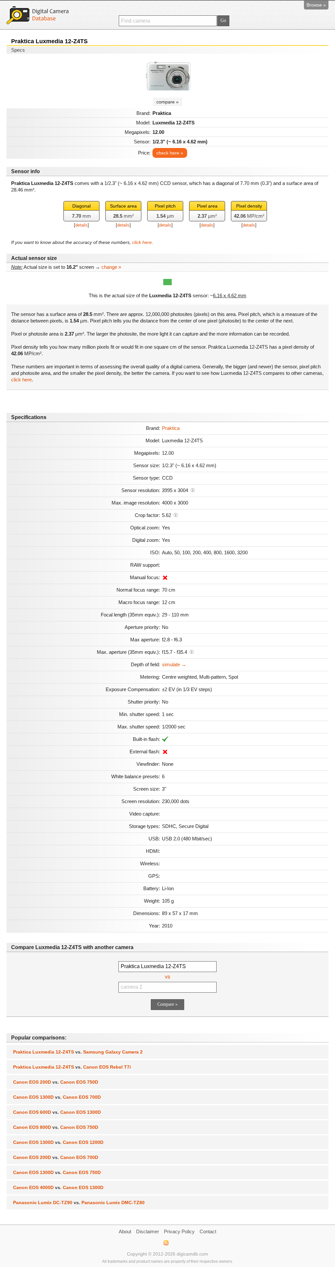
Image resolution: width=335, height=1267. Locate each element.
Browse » (316, 5)
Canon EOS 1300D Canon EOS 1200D (58, 1142)
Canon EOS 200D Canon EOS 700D (55, 1157)
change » (111, 267)
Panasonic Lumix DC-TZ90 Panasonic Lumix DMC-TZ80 (79, 1202)
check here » (169, 153)
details (81, 225)
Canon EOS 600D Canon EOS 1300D (57, 1112)
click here (142, 242)
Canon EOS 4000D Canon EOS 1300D (58, 1187)
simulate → (174, 664)
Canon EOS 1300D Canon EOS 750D (57, 1172)
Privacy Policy (179, 1231)
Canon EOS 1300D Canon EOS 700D (57, 1097)
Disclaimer (147, 1231)
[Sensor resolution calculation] (192, 489)
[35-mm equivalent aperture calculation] (191, 651)
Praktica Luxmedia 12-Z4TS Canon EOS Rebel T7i (72, 1067)
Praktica (171, 428)
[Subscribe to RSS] (165, 1243)
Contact (208, 1231)
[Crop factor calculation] (175, 514)
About (125, 1231)
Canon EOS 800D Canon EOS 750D (55, 1127)
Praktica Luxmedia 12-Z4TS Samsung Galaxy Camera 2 (78, 1052)
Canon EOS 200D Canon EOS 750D (55, 1082)
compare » (167, 101)
